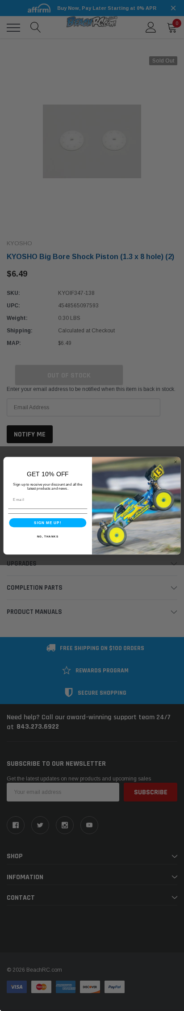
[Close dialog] (175, 461)
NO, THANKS (48, 535)
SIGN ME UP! (48, 522)
